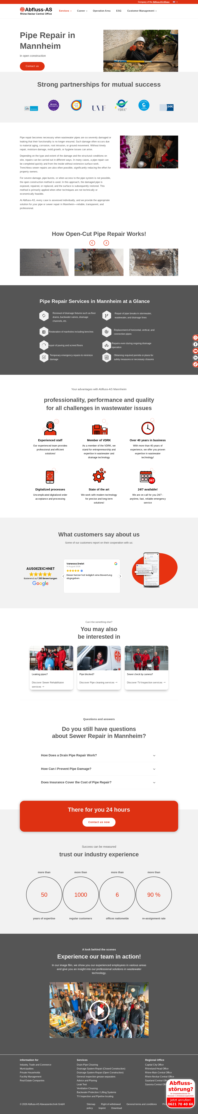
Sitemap (91, 1104)
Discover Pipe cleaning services (96, 682)
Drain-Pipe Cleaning (87, 1064)
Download (116, 1108)
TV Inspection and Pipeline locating (95, 1096)
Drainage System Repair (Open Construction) (100, 1072)
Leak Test (82, 1084)
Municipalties (26, 1068)
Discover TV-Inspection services (144, 682)
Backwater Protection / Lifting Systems (96, 1092)
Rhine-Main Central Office (158, 1072)
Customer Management (140, 11)
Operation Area (101, 11)
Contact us (32, 66)
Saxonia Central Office (156, 1084)
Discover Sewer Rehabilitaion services (48, 684)
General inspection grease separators (96, 1076)
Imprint (102, 1108)
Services (64, 11)
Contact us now (99, 822)
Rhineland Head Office (157, 1068)
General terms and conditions (142, 1104)
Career (81, 11)
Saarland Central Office (157, 1080)
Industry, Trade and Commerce (35, 1064)
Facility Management (30, 1076)
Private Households (30, 1072)
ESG (118, 11)
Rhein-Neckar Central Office (159, 1076)
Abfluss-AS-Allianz (161, 2)
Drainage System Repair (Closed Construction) (101, 1068)
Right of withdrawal (111, 1104)
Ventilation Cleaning (87, 1088)
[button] (106, 242)
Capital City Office (154, 1064)
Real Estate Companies (32, 1080)
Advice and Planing (87, 1080)
